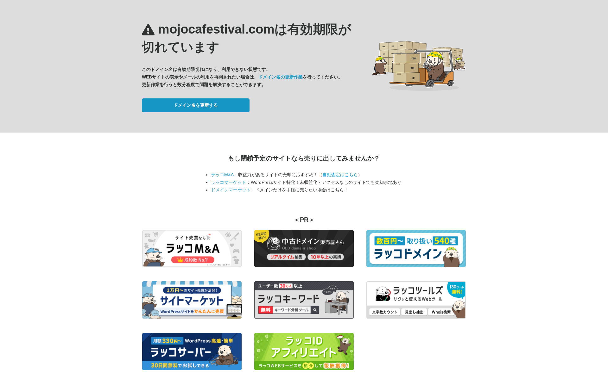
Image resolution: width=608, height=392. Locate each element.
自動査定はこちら (340, 174)
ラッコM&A (222, 174)
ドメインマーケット (231, 189)
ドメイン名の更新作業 (280, 76)
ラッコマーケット (228, 182)
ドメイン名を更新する (196, 105)
